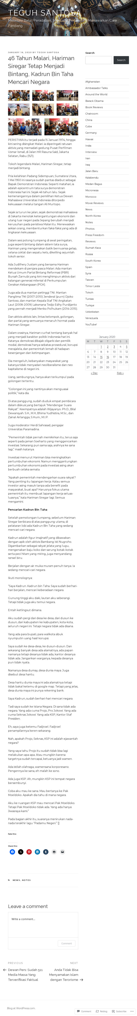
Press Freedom (94, 235)
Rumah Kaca (93, 247)
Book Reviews (94, 107)
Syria (88, 273)
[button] (19, 95)
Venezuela (91, 318)
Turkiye (89, 305)
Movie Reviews (94, 203)
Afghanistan (92, 81)
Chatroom (91, 113)
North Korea (93, 215)
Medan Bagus (93, 184)
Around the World (96, 94)
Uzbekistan (92, 311)
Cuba (88, 126)
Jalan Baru (91, 171)
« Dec (94, 373)
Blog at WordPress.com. (21, 1008)
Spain (88, 267)
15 (101, 357)
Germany (91, 132)
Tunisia (89, 298)
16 (108, 357)
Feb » (120, 373)
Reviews (90, 241)
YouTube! (91, 324)
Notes (26, 880)
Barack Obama (94, 100)
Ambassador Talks (96, 88)
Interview (91, 152)
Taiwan (89, 279)
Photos (89, 228)
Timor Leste (92, 286)
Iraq (87, 164)
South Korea (93, 260)
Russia (89, 254)
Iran (87, 158)
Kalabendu (91, 177)
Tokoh (89, 292)
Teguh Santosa (45, 12)
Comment (66, 943)
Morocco (90, 196)
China (88, 120)
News (16, 880)
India (88, 145)
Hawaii (89, 139)
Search (90, 52)
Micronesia (91, 190)
